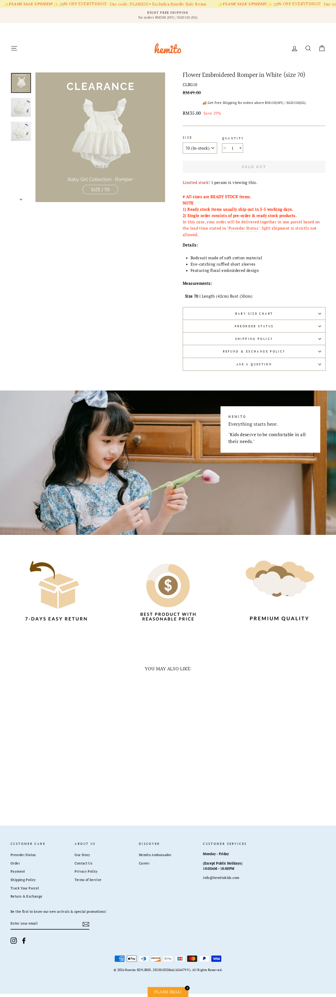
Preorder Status (243, 228)
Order (15, 863)
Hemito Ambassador (155, 855)
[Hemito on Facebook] (24, 940)
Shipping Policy (254, 339)
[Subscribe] (85, 923)
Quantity (233, 138)
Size (187, 137)
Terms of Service (88, 880)
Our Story (82, 855)
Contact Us (83, 863)
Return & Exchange (26, 896)
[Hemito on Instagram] (13, 940)
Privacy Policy (86, 871)
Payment (17, 871)
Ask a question (254, 364)
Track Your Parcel (24, 888)
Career (144, 863)
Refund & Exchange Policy (254, 351)
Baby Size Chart (254, 313)
